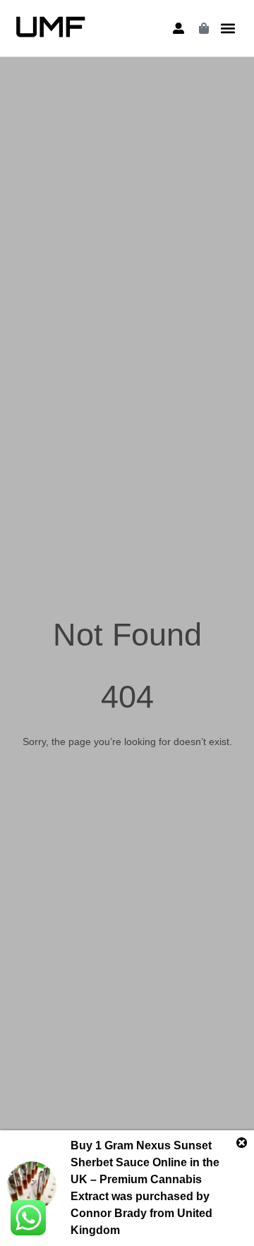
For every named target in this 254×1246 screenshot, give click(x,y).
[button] (228, 28)
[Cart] (204, 28)
